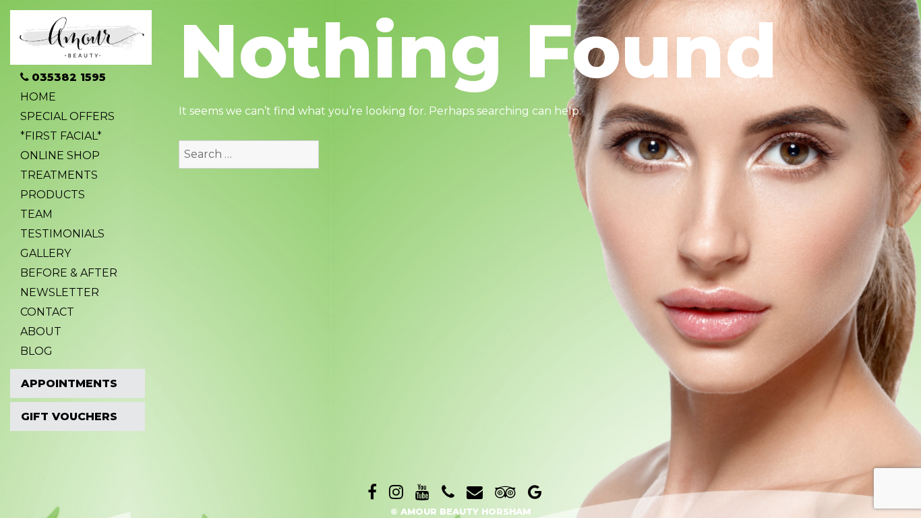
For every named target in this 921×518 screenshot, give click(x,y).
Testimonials (62, 234)
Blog (36, 351)
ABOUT (40, 331)
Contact (47, 312)
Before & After (68, 273)
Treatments (59, 175)
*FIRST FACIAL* (61, 136)
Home (38, 97)
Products (52, 195)
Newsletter (59, 292)
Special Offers (67, 116)
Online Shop (60, 155)
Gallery (45, 253)
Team (36, 214)
